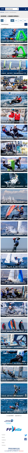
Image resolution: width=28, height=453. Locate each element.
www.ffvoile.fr (21, 451)
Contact (3, 437)
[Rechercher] (17, 9)
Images (25, 20)
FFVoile (20, 3)
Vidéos (16, 20)
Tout (12, 20)
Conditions (4, 440)
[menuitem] (26, 8)
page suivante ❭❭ (18, 415)
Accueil (3, 12)
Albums (21, 20)
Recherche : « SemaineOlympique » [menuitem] (11, 12)
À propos (3, 434)
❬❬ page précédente (10, 415)
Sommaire (4, 445)
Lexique (3, 442)
